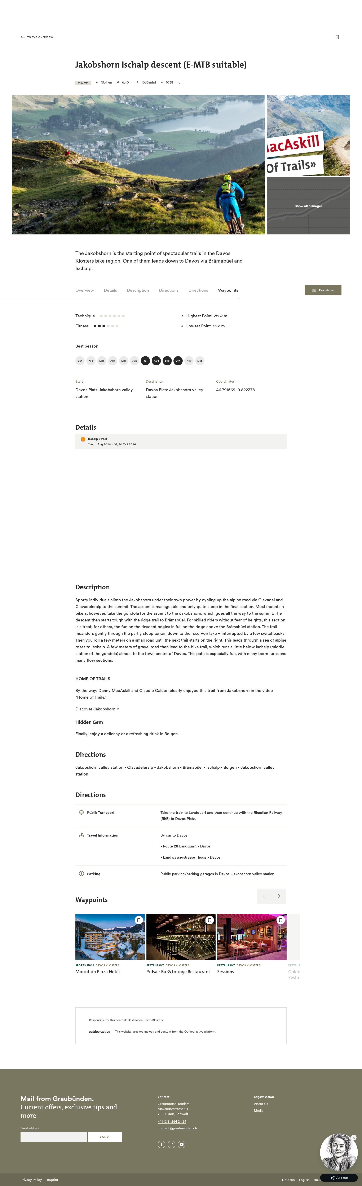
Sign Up (105, 1136)
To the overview (39, 37)
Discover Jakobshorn (95, 709)
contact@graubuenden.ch (177, 1128)
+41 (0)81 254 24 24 (172, 1121)
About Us (261, 1104)
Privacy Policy (31, 1180)
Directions (168, 290)
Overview (84, 290)
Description (138, 290)
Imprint (52, 1180)
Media (258, 1110)
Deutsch (288, 1180)
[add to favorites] (337, 37)
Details (110, 290)
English (304, 1180)
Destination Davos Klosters (145, 1020)
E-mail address (30, 1128)
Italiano (319, 1180)
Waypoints (228, 290)
